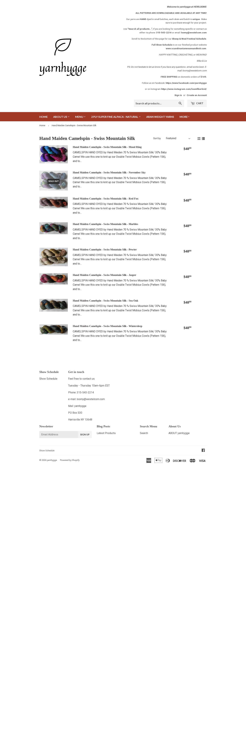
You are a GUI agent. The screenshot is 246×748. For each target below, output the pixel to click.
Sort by (157, 138)
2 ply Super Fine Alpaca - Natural (115, 116)
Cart (199, 103)
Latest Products (106, 433)
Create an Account (197, 95)
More (184, 116)
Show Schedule (48, 378)
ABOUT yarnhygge (179, 433)
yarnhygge (52, 460)
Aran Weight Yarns (160, 116)
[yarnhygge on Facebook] (203, 450)
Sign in (178, 95)
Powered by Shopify (69, 460)
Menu (79, 116)
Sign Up (85, 434)
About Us (60, 116)
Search (144, 433)
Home (43, 116)
